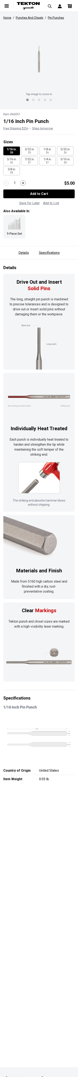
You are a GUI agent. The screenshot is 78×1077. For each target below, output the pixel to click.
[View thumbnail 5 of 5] (51, 100)
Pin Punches (56, 17)
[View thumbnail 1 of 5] (27, 100)
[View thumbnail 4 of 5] (45, 100)
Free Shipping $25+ (15, 128)
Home (7, 17)
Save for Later (29, 203)
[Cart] (70, 6)
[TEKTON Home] (28, 6)
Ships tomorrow (42, 128)
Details (24, 253)
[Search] (50, 6)
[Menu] (6, 6)
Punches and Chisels (29, 17)
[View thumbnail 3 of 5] (39, 100)
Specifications (49, 253)
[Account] (60, 6)
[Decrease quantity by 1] (6, 183)
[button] (39, 59)
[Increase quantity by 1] (23, 183)
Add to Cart (39, 194)
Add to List (51, 203)
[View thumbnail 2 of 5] (33, 100)
